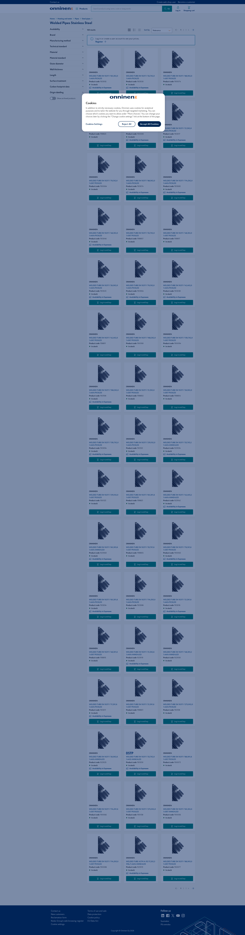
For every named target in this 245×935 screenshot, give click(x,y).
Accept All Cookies (149, 124)
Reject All (126, 124)
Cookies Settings (94, 124)
